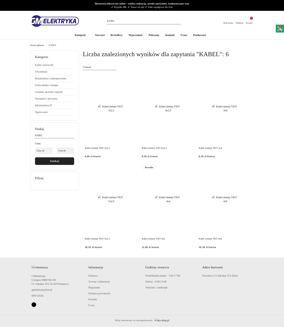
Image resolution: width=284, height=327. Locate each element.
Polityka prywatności (99, 293)
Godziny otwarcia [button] (157, 267)
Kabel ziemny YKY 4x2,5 (154, 148)
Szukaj (54, 161)
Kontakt (92, 299)
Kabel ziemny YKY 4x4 (153, 238)
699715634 (37, 295)
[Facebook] (34, 304)
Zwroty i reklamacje (99, 281)
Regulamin (94, 287)
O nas (91, 305)
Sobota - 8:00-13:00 (155, 281)
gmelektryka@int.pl (42, 289)
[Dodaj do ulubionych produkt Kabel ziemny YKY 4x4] (191, 167)
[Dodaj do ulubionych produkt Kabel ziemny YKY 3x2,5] (134, 77)
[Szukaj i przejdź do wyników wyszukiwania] (179, 21)
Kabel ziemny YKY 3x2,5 (97, 148)
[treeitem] (54, 65)
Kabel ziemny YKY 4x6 (210, 238)
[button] (201, 35)
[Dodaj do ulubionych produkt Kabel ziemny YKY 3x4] (248, 77)
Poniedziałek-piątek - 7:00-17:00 (162, 275)
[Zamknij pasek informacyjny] (252, 5)
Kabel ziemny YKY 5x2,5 (97, 238)
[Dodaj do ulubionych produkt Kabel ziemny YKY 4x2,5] (191, 77)
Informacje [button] (95, 267)
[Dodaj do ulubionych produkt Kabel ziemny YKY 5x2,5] (134, 167)
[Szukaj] (72, 136)
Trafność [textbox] (87, 67)
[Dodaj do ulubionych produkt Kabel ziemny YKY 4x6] (248, 167)
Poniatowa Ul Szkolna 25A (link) (220, 275)
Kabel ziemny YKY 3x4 (210, 148)
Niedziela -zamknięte (156, 287)
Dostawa (93, 275)
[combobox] (100, 67)
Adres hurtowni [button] (212, 267)
